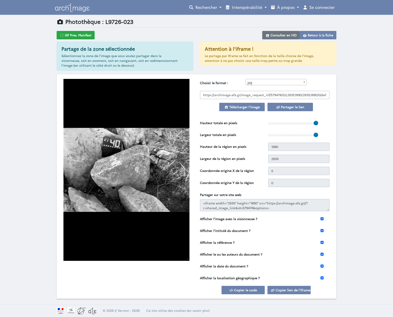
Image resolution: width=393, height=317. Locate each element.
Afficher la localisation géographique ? (230, 278)
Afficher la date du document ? (224, 266)
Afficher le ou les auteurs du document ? (231, 254)
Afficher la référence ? (217, 242)
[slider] (316, 123)
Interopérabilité (247, 7)
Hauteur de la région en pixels (223, 146)
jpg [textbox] (249, 82)
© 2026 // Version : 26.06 (121, 310)
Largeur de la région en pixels (222, 158)
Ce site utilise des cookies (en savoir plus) (178, 310)
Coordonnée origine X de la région (227, 170)
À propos (286, 7)
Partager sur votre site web (220, 194)
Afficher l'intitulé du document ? (225, 230)
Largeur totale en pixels (218, 134)
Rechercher (206, 7)
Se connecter (321, 7)
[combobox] (276, 82)
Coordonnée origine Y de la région (227, 182)
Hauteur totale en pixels (218, 123)
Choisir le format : (214, 83)
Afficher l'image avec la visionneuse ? (228, 218)
